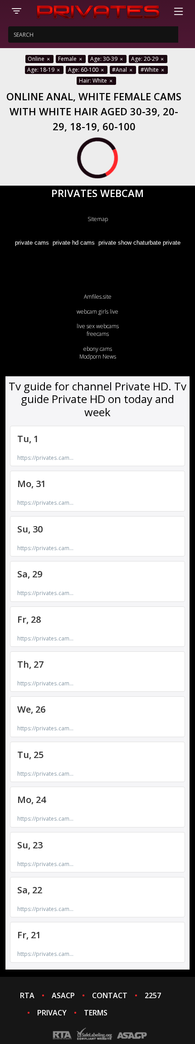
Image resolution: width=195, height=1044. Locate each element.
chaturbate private (156, 242)
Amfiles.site (98, 296)
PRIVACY (52, 1013)
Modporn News (97, 356)
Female (68, 59)
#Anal (120, 70)
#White (150, 70)
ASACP (63, 995)
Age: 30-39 (104, 59)
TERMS (95, 1013)
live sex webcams (98, 326)
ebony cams (97, 349)
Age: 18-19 (41, 70)
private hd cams (74, 242)
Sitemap (98, 219)
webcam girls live (97, 311)
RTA (27, 995)
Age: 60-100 (84, 70)
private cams (32, 242)
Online (37, 59)
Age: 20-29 (145, 59)
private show (115, 242)
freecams (98, 334)
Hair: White (93, 80)
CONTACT (109, 995)
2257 (153, 995)
